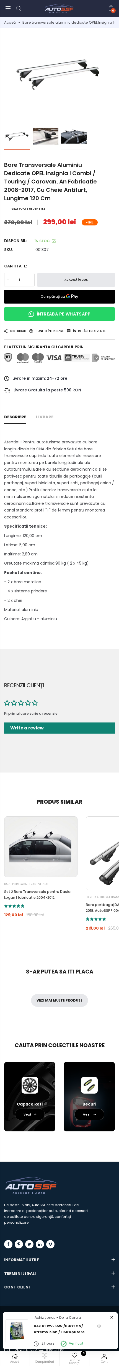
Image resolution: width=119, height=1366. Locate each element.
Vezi (27, 1114)
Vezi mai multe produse (59, 1000)
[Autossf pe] (40, 1244)
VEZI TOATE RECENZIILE (28, 209)
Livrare (44, 417)
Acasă (10, 22)
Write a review (27, 728)
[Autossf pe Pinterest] (19, 1244)
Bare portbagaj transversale (27, 884)
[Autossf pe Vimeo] (50, 1244)
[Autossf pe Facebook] (8, 1244)
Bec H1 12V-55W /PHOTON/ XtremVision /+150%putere (59, 1329)
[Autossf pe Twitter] (29, 1244)
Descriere (15, 417)
